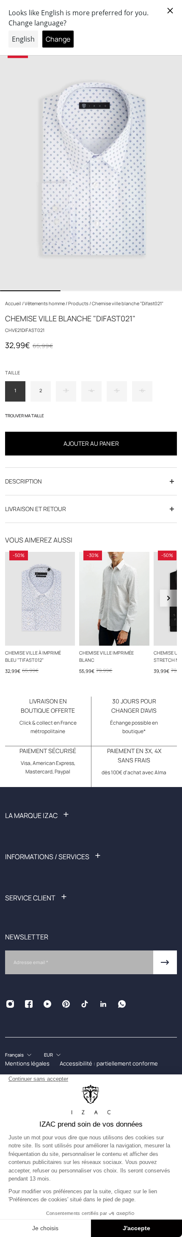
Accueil (13, 303)
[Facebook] (28, 1004)
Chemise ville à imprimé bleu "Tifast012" (33, 656)
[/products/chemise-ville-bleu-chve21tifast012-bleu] (40, 599)
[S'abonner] (165, 962)
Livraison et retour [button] (35, 509)
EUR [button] (48, 1054)
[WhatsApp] (122, 1004)
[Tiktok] (84, 1004)
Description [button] (23, 481)
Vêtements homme (45, 303)
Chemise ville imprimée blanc (106, 656)
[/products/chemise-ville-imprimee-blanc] (114, 599)
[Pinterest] (66, 1004)
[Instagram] (10, 1004)
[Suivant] (168, 598)
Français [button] (14, 1054)
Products (78, 303)
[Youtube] (47, 1004)
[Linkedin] (103, 1004)
